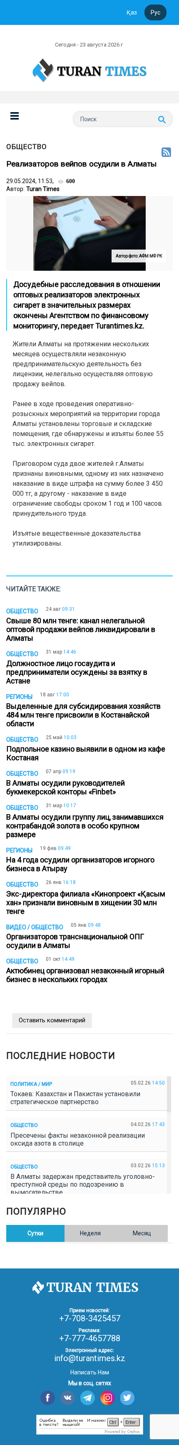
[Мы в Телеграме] (87, 1398)
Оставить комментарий (52, 1020)
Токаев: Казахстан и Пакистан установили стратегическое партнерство (75, 1098)
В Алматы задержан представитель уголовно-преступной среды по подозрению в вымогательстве (82, 1184)
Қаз (132, 12)
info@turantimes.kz (89, 1358)
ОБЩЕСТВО (26, 146)
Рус (155, 12)
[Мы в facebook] (47, 1398)
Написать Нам (89, 1372)
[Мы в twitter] (127, 1398)
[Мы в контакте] (67, 1398)
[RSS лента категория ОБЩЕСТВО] (166, 152)
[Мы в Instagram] (107, 1398)
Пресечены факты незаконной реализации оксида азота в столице (77, 1139)
